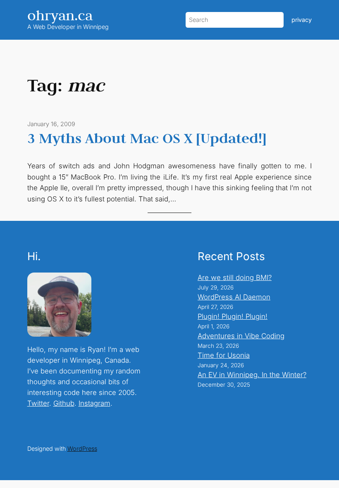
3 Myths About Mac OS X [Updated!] (147, 138)
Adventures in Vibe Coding (241, 336)
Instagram (94, 403)
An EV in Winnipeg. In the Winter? (252, 375)
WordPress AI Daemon (234, 297)
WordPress (82, 448)
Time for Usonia (224, 355)
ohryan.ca (60, 15)
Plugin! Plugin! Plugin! (232, 316)
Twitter (38, 403)
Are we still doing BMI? (235, 277)
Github (63, 403)
